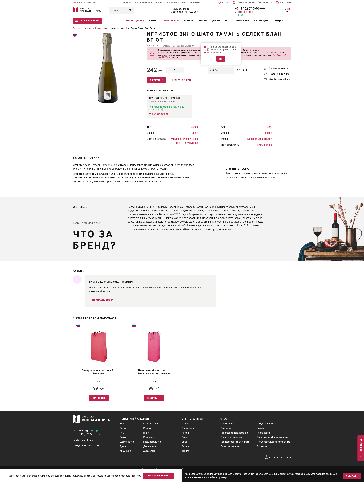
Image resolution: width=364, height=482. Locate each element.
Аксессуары (149, 451)
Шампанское (170, 20)
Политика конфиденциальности (274, 437)
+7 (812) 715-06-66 (249, 8)
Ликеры (186, 446)
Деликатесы (149, 446)
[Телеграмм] (237, 15)
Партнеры (225, 428)
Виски (203, 20)
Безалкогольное (152, 441)
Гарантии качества (230, 446)
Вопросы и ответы (176, 2)
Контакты (195, 2)
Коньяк (189, 20)
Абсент (185, 432)
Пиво (146, 432)
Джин (216, 20)
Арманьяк (242, 20)
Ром (228, 20)
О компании (125, 2)
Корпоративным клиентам (148, 2)
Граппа (185, 423)
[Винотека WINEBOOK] (87, 10)
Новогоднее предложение (234, 432)
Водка (279, 20)
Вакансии (262, 446)
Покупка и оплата (266, 423)
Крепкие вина (150, 423)
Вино (152, 20)
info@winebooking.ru (83, 440)
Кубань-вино (264, 144)
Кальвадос (262, 20)
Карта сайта (263, 432)
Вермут (186, 437)
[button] (360, 448)
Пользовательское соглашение (273, 441)
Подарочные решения (232, 437)
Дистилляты (188, 428)
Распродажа (135, 20)
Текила (185, 451)
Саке (184, 441)
